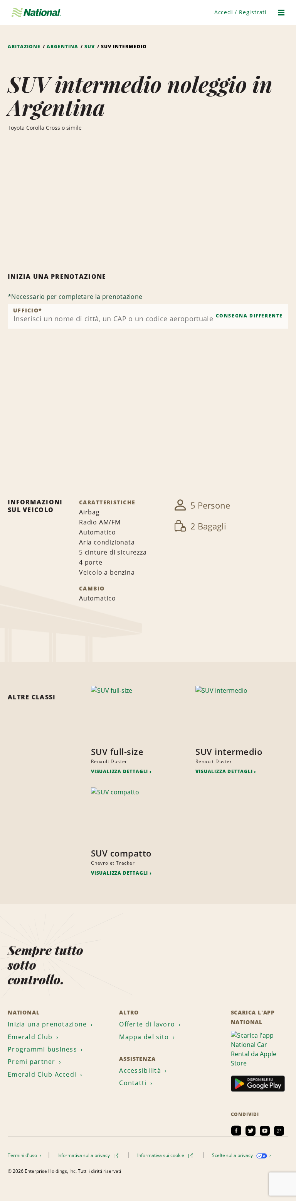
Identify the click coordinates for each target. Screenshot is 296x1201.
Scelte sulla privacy (233, 1155)
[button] (240, 12)
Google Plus (279, 1130)
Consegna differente (249, 315)
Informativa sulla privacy (84, 1155)
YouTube (264, 1130)
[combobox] (148, 316)
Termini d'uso (23, 1155)
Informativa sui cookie (161, 1155)
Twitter (250, 1130)
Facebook (236, 1130)
